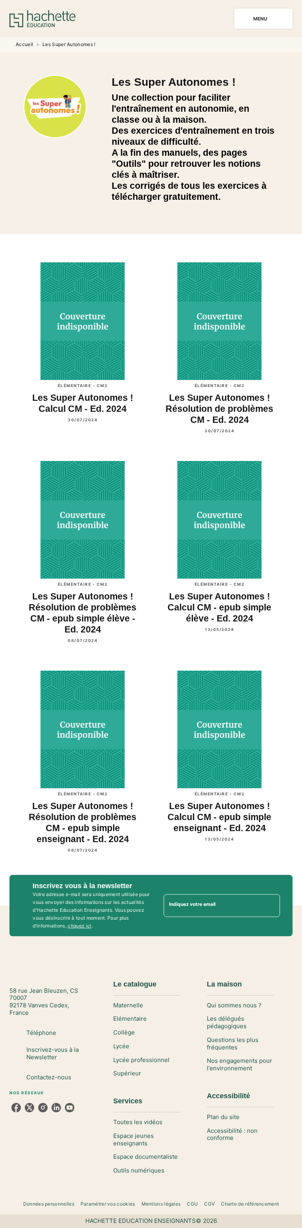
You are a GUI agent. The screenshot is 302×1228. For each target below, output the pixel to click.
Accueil (24, 44)
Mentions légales (161, 1204)
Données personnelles (48, 1204)
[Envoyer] (270, 905)
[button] (146, 1005)
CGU (192, 1204)
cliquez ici (79, 926)
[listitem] (16, 1107)
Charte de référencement (250, 1204)
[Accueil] (42, 18)
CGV (209, 1204)
